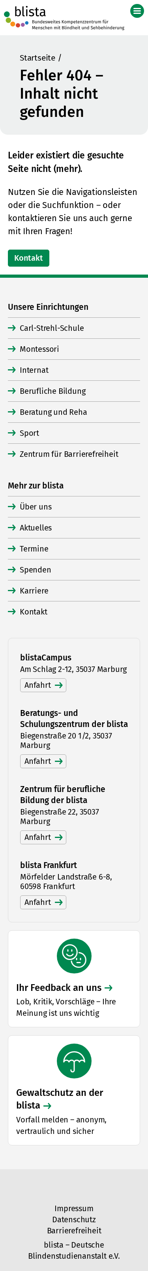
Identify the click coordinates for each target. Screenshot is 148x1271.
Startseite (37, 58)
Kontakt (28, 258)
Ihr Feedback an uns (58, 987)
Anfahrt (37, 685)
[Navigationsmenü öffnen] (137, 11)
